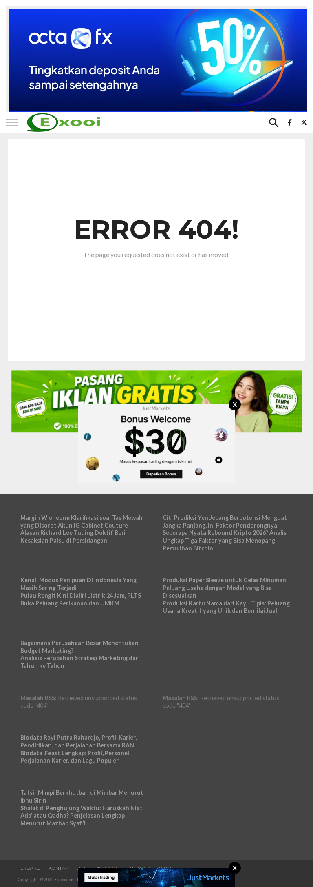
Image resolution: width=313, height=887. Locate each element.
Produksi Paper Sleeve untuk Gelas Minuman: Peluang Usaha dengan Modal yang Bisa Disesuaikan (225, 588)
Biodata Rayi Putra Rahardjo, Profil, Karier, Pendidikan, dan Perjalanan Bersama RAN (78, 741)
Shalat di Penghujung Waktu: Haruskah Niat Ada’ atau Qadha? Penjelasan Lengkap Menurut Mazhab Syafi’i (81, 816)
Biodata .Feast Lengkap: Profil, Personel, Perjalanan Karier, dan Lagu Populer (75, 757)
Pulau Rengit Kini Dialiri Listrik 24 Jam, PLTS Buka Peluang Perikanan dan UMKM (80, 599)
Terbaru (29, 868)
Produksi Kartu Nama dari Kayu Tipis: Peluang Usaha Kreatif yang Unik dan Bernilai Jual (226, 607)
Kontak (58, 868)
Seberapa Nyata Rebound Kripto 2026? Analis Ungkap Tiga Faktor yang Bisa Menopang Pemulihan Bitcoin (225, 540)
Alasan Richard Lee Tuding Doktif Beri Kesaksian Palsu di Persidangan (73, 536)
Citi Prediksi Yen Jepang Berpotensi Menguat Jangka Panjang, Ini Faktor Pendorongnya (225, 521)
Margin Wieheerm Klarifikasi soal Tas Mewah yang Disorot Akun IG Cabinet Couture (81, 521)
